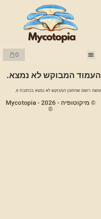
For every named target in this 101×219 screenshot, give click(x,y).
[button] (91, 55)
